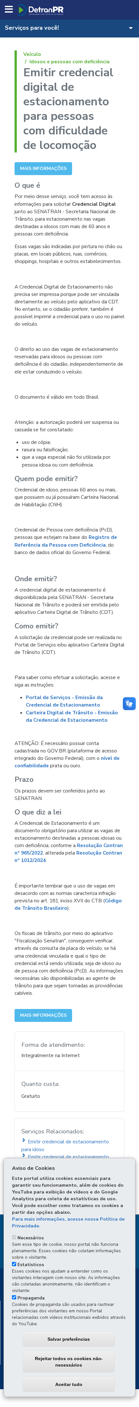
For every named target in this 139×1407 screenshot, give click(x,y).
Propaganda (31, 1298)
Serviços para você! (32, 27)
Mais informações (43, 168)
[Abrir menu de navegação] (9, 9)
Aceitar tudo (68, 1384)
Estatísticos (30, 1265)
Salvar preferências (69, 1339)
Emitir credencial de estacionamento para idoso (65, 1145)
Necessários (30, 1238)
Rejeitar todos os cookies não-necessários (69, 1362)
